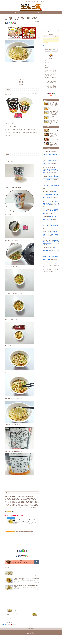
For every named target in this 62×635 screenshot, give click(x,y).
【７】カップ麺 (13, 531)
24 (44, 42)
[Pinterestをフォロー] (24, 556)
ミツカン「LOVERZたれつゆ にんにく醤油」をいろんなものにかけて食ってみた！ (50, 171)
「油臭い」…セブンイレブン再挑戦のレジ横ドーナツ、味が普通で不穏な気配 (50, 225)
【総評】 (21, 84)
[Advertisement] (22, 69)
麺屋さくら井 (24, 531)
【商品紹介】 (22, 81)
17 (44, 41)
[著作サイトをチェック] (16, 556)
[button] (15, 23)
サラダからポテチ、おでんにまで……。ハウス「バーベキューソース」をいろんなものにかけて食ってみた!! (51, 178)
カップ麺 (20, 531)
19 (48, 41)
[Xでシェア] (6, 23)
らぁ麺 (32, 531)
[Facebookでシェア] (7, 23)
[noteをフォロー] (22, 556)
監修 (17, 531)
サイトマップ (41, 632)
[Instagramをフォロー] (20, 556)
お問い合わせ (36, 632)
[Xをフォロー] (18, 556)
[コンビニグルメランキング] (13, 624)
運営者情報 (20, 632)
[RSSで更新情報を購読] (27, 556)
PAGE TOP (31, 628)
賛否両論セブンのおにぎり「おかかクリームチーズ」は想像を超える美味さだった (51, 242)
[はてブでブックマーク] (9, 23)
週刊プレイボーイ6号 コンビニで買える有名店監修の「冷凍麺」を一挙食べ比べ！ (50, 249)
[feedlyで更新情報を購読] (26, 556)
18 (46, 41)
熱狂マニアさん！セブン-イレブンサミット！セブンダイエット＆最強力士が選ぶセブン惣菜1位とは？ (51, 218)
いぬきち (51, 58)
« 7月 (44, 45)
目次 (21, 79)
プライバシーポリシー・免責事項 (28, 632)
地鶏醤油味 (28, 531)
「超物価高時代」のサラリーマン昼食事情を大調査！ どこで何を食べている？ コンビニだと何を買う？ (51, 162)
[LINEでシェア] (11, 23)
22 (55, 41)
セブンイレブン (8, 531)
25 (46, 42)
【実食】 (21, 82)
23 (57, 41)
